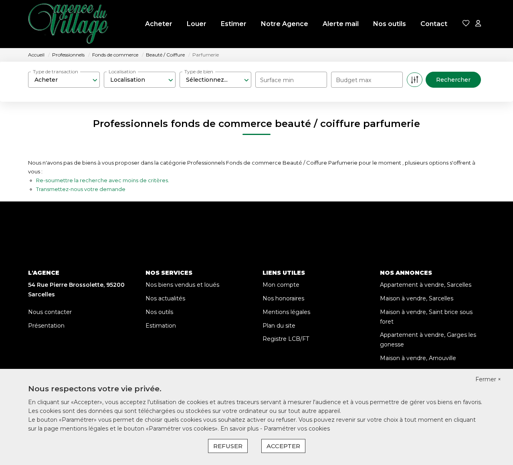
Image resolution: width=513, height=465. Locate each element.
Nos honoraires (283, 298)
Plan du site (279, 325)
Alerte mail (341, 24)
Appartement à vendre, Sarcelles (425, 284)
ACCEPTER (283, 446)
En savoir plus (240, 428)
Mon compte (281, 284)
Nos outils (389, 24)
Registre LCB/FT (286, 338)
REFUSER (227, 446)
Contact (433, 24)
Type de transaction (55, 71)
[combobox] (63, 79)
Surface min (277, 80)
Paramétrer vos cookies (297, 428)
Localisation (122, 71)
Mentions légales (286, 312)
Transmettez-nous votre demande (80, 189)
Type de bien (198, 71)
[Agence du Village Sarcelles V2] (68, 24)
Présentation (46, 325)
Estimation (160, 325)
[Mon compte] (478, 23)
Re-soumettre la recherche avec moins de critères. (102, 180)
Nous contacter (50, 312)
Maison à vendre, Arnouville (418, 358)
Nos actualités (165, 298)
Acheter (158, 24)
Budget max (353, 80)
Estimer (233, 24)
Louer (196, 24)
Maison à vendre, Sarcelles (416, 298)
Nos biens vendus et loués (182, 284)
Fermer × (488, 379)
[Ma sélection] (466, 23)
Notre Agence (284, 24)
